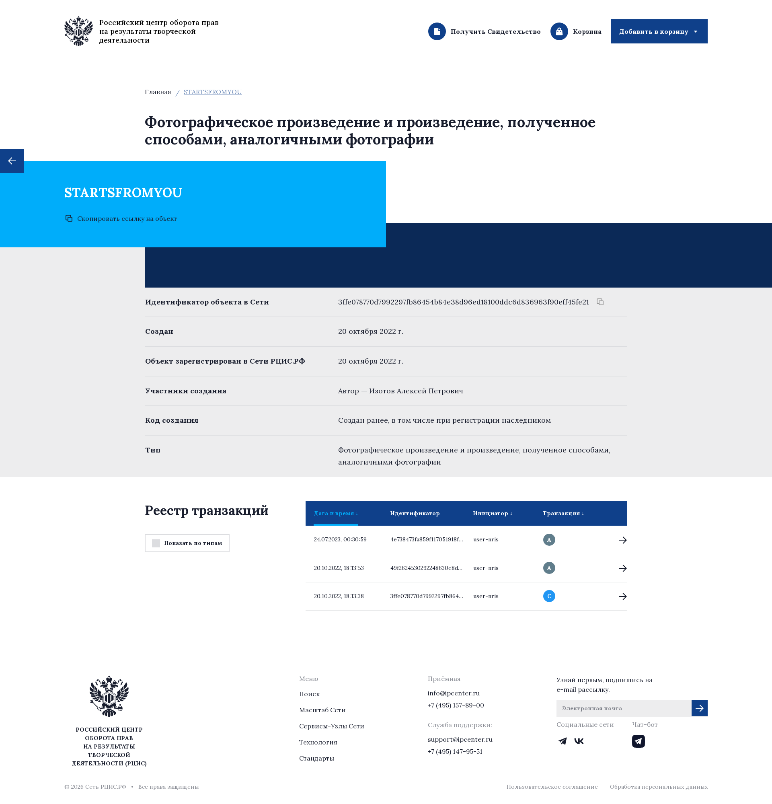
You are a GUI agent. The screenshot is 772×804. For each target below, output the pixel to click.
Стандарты (316, 758)
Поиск (309, 694)
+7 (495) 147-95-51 (455, 751)
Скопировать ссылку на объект (127, 218)
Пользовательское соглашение (552, 786)
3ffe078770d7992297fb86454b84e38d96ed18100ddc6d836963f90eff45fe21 (463, 301)
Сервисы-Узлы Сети (331, 726)
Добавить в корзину (653, 31)
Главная (158, 92)
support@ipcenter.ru (460, 739)
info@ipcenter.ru (454, 693)
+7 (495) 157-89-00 (456, 705)
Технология (318, 742)
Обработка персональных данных (659, 786)
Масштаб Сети (322, 710)
